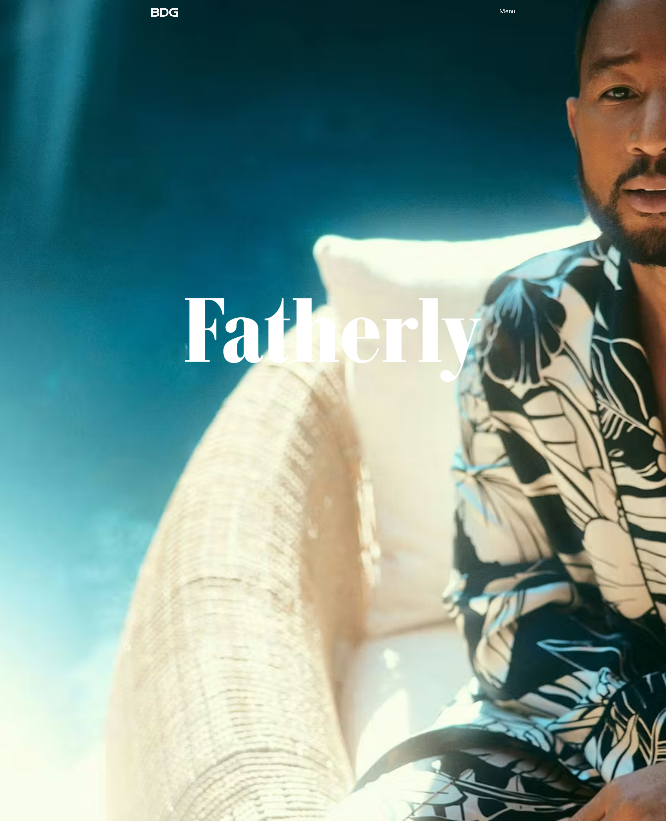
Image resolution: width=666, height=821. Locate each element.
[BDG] (164, 12)
